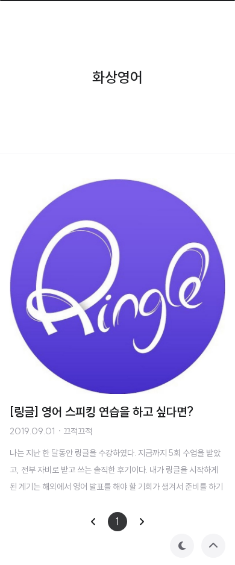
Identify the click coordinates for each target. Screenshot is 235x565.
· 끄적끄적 (74, 431)
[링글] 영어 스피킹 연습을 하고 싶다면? (101, 411)
